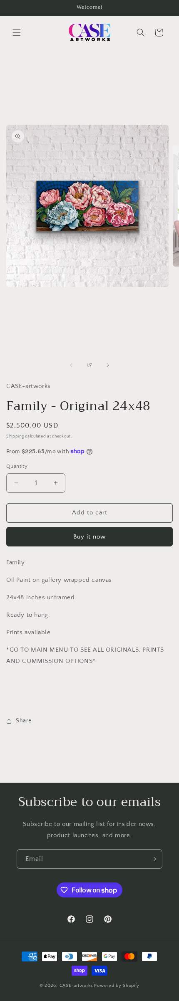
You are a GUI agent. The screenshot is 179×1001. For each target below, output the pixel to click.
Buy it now (89, 536)
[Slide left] (71, 365)
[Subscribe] (153, 859)
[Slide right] (108, 365)
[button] (16, 32)
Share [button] (24, 720)
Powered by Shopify (116, 985)
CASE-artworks (76, 985)
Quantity (16, 466)
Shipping (15, 436)
